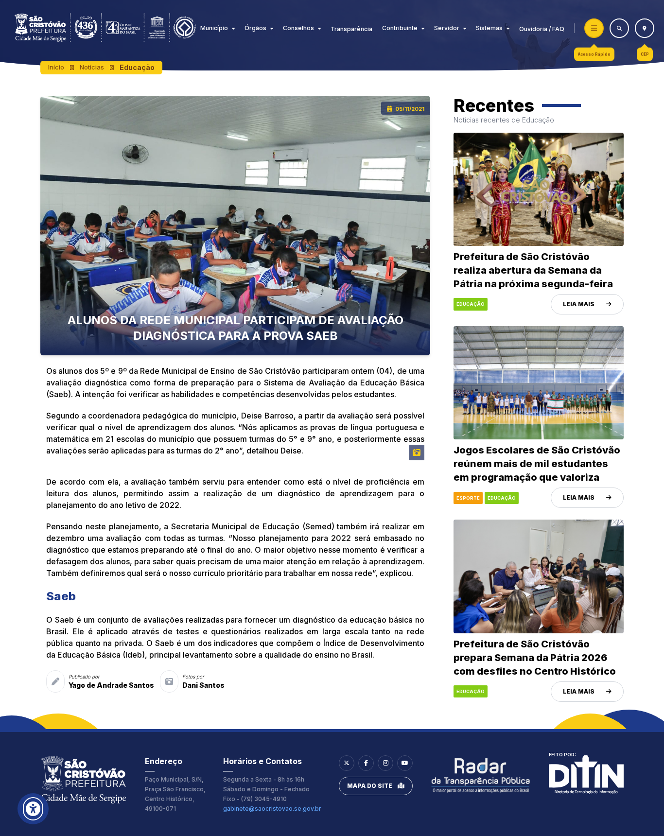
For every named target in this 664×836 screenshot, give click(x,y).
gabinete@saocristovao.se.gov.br (272, 808)
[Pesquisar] (619, 28)
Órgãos (255, 28)
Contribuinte (400, 28)
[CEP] (644, 28)
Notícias (92, 67)
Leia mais (578, 304)
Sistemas (489, 28)
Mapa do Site (369, 785)
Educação (137, 67)
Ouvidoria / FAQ (541, 29)
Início (56, 67)
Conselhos (298, 28)
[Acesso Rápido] (594, 28)
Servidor (446, 28)
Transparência (351, 29)
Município (214, 28)
